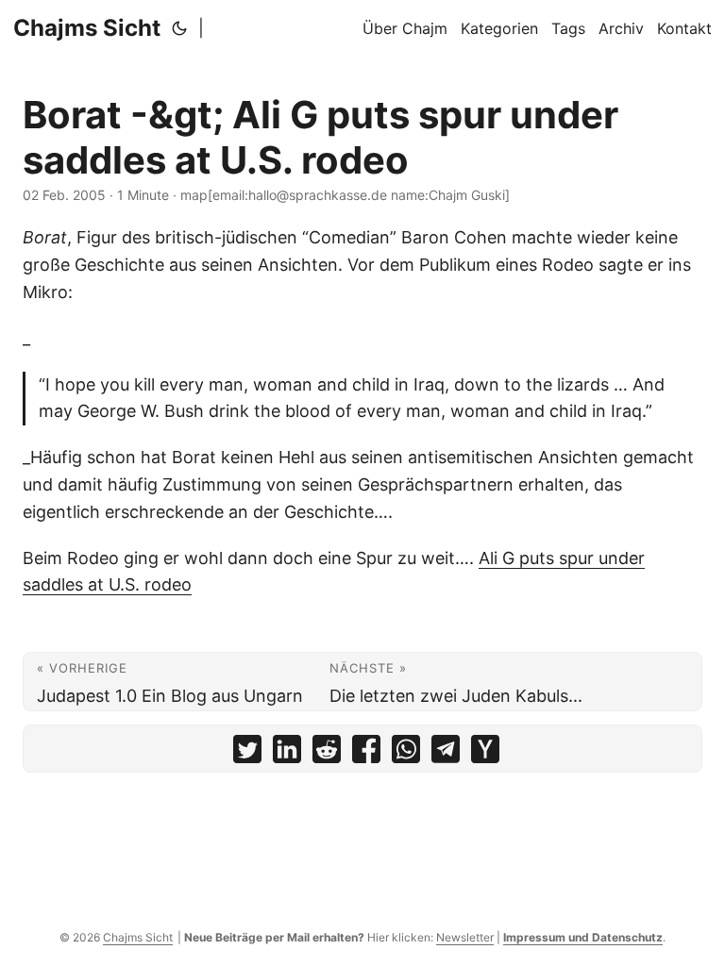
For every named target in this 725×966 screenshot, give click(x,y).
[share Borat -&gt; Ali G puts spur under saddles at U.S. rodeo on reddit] (326, 753)
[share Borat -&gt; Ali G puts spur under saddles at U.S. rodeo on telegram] (445, 753)
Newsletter (465, 937)
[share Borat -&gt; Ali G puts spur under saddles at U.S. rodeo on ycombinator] (485, 753)
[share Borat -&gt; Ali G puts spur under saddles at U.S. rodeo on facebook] (366, 753)
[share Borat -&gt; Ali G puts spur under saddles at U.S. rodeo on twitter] (247, 753)
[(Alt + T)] (179, 28)
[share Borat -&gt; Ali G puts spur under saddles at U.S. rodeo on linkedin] (287, 753)
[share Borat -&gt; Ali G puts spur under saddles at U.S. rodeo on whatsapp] (406, 753)
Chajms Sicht (86, 28)
